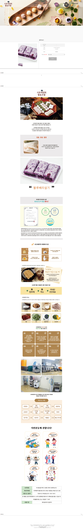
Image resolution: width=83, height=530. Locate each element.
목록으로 (52, 58)
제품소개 (65, 3)
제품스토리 (45, 3)
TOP (81, 72)
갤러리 (55, 3)
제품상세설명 (75, 3)
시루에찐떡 (36, 3)
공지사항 (36, 5)
